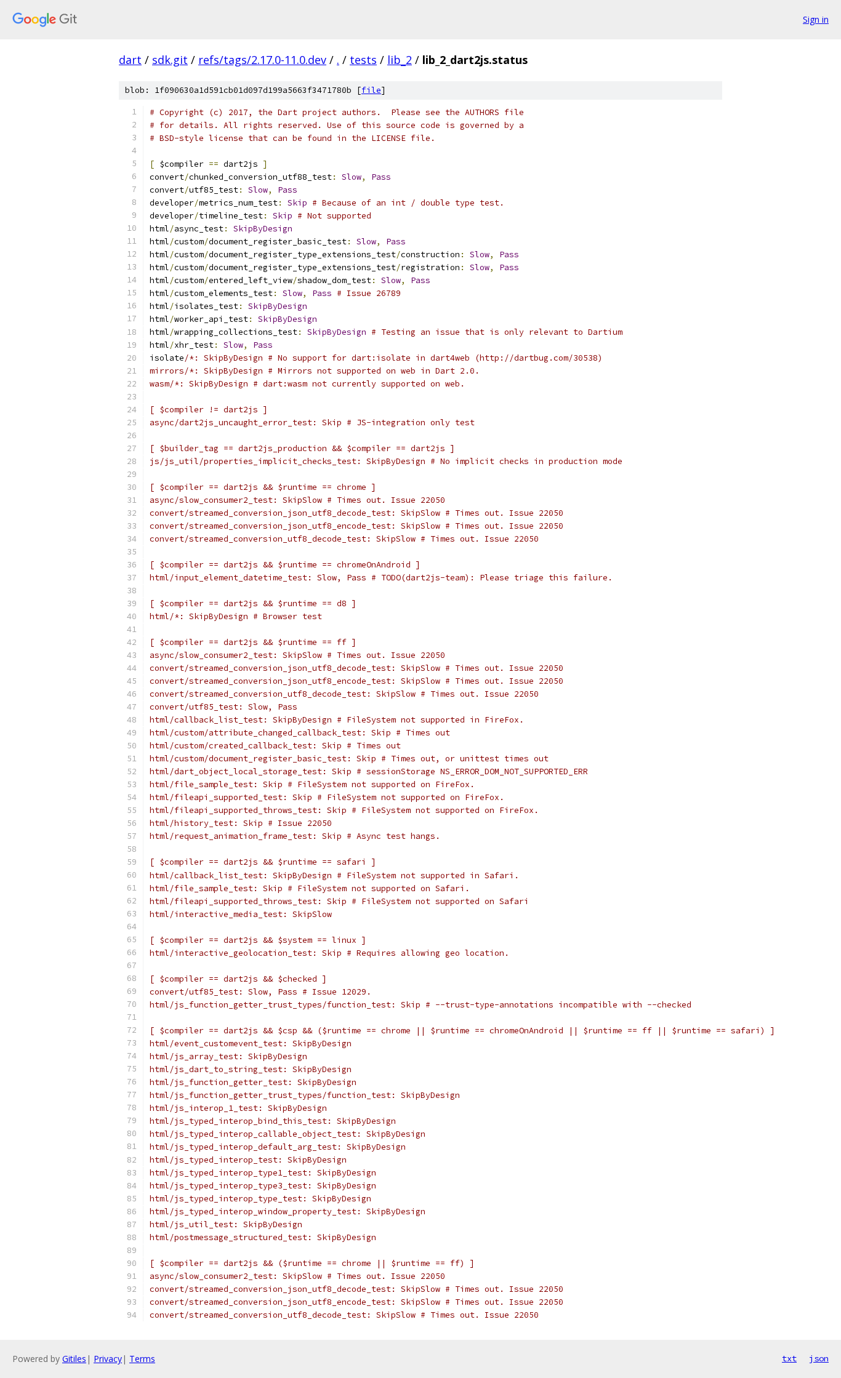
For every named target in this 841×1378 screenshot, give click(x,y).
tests (363, 59)
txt (789, 1358)
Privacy (108, 1358)
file (371, 90)
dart (130, 59)
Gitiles (74, 1358)
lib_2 (399, 59)
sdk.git (170, 59)
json (819, 1358)
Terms (142, 1358)
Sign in (816, 19)
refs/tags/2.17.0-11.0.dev (262, 59)
